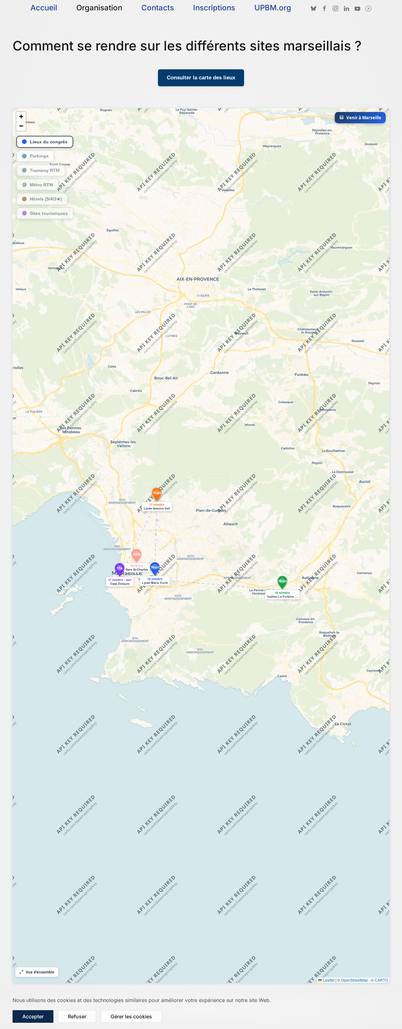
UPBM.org (272, 7)
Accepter (33, 1016)
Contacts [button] (157, 7)
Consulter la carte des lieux (201, 78)
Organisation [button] (99, 7)
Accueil (43, 7)
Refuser (77, 1016)
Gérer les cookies (131, 1016)
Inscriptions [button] (214, 7)
